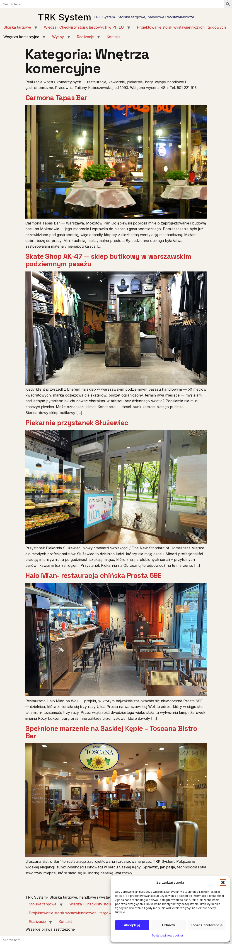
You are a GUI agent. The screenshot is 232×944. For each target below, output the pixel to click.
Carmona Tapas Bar (56, 97)
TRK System (64, 17)
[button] (223, 882)
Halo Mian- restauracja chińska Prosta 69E (93, 575)
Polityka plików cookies (168, 935)
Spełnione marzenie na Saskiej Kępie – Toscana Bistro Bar (111, 732)
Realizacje (85, 37)
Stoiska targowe (17, 27)
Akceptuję (132, 925)
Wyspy (58, 37)
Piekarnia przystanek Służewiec (76, 422)
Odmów (168, 925)
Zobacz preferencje (206, 925)
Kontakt (113, 37)
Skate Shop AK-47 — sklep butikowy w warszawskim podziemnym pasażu (108, 260)
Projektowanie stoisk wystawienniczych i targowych (181, 27)
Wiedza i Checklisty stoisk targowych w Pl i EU (84, 27)
